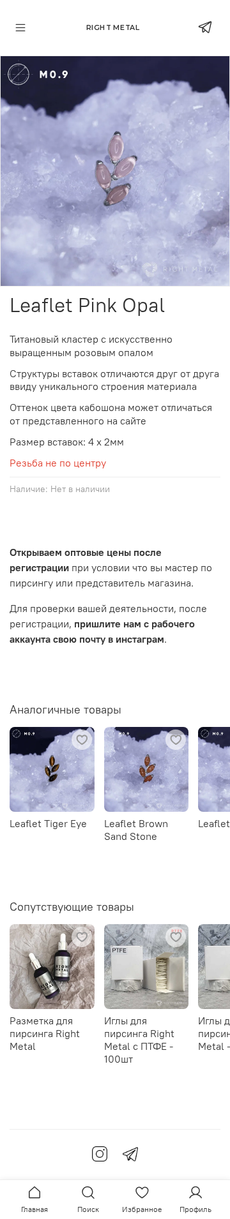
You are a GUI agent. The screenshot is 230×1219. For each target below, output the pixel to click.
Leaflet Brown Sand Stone (136, 829)
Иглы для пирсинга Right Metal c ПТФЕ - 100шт (139, 1039)
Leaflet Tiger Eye (48, 822)
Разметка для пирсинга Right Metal (45, 1032)
